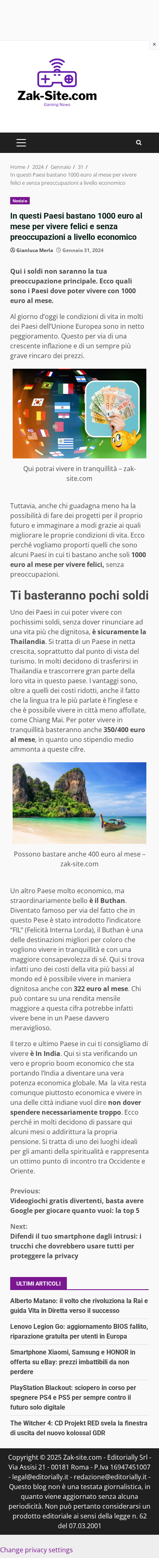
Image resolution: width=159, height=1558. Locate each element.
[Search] (138, 142)
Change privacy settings (36, 1549)
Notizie (20, 201)
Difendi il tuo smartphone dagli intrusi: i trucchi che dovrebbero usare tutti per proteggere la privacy (75, 1241)
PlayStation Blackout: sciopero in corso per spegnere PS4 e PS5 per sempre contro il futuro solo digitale (73, 1397)
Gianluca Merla (34, 250)
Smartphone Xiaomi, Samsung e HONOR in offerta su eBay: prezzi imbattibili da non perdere (72, 1362)
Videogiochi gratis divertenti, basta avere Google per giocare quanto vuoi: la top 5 (77, 1200)
